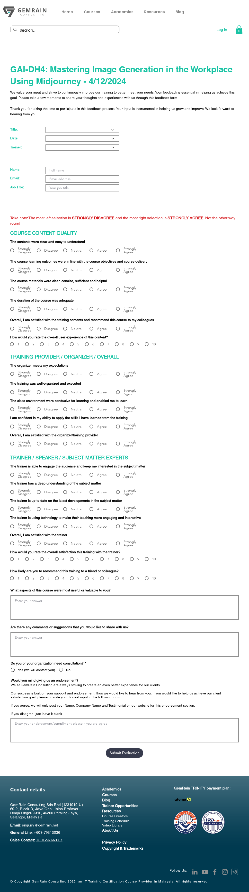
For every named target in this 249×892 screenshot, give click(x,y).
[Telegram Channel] (235, 872)
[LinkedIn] (195, 872)
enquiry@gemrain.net (40, 825)
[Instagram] (225, 872)
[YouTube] (205, 872)
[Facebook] (215, 872)
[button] (156, 12)
